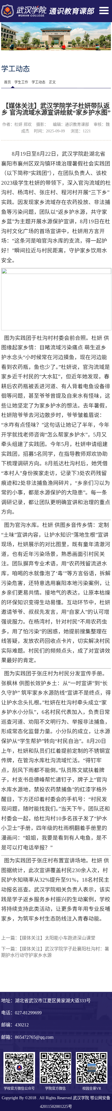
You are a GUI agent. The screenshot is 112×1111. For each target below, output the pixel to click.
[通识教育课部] (47, 7)
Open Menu (104, 10)
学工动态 (38, 82)
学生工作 (21, 82)
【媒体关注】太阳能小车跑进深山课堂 (57, 937)
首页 (7, 82)
